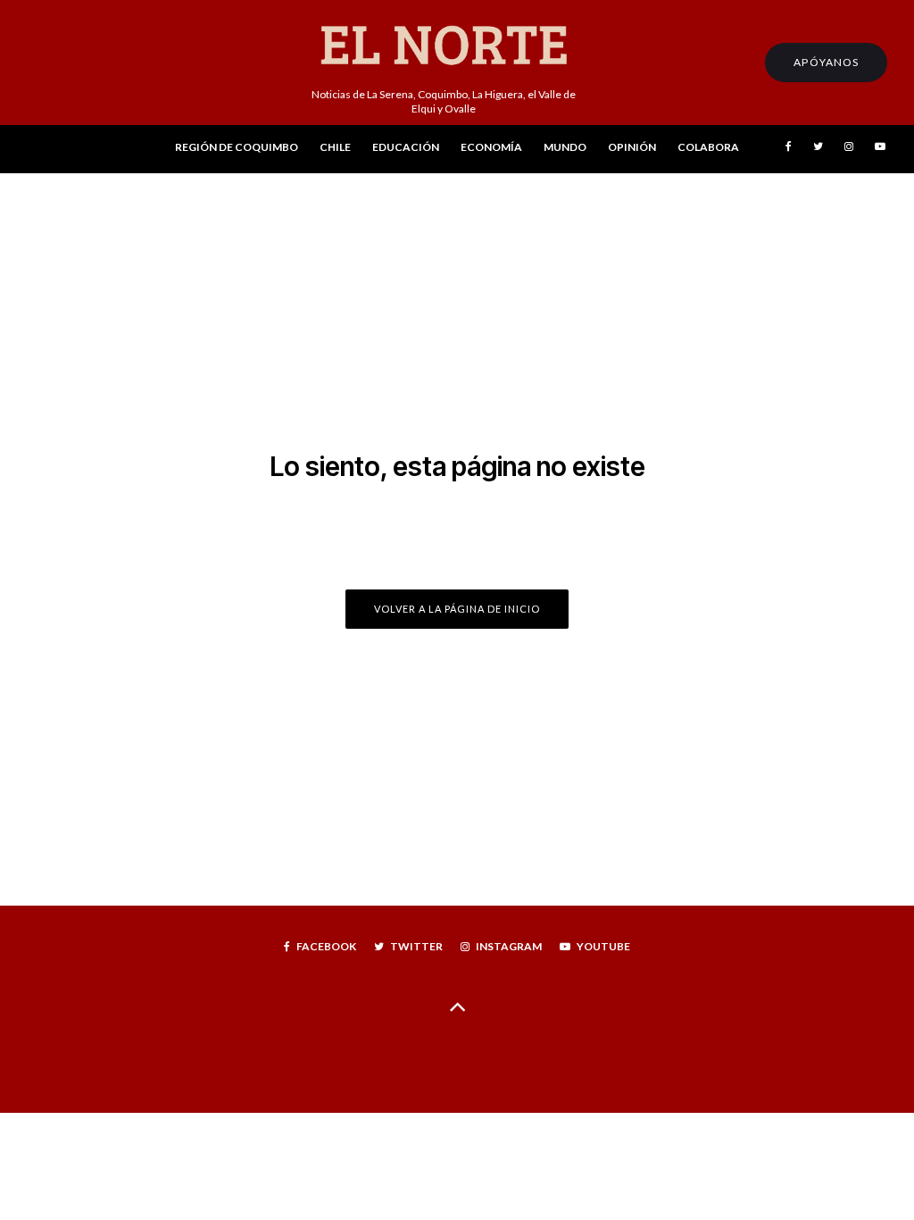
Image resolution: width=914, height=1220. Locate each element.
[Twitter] (818, 149)
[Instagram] (849, 149)
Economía (491, 147)
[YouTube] (880, 149)
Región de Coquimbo (236, 147)
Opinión (632, 147)
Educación (405, 147)
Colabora (708, 147)
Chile (335, 147)
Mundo (565, 147)
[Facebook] (788, 149)
